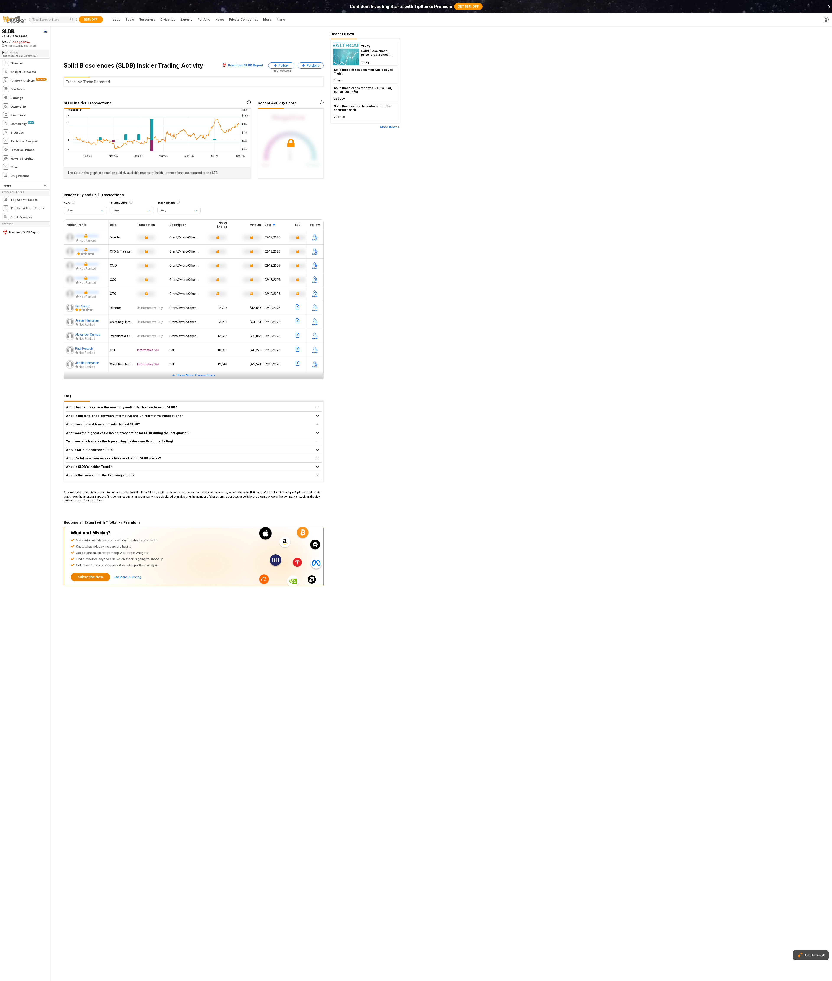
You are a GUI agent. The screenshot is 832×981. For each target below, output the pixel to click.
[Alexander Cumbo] (70, 336)
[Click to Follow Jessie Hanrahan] (315, 322)
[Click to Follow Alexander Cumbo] (315, 336)
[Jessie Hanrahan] (70, 322)
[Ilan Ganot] (70, 308)
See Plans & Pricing (127, 577)
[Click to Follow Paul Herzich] (315, 350)
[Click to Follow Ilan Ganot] (315, 308)
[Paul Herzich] (70, 350)
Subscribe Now (90, 577)
